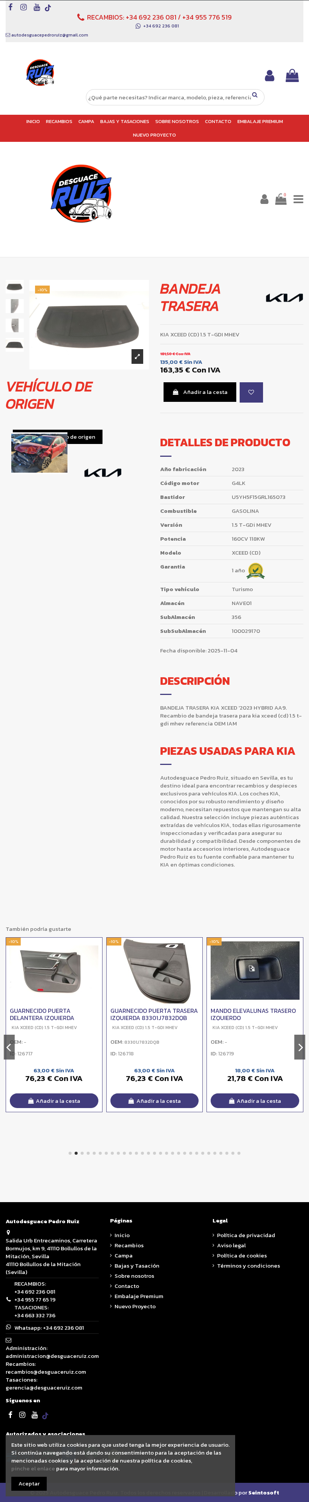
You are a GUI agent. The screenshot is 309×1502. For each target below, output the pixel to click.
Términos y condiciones (248, 1265)
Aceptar (29, 1483)
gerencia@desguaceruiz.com (44, 1387)
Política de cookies (242, 1255)
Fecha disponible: (183, 650)
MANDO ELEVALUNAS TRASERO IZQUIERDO (253, 1014)
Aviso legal (231, 1245)
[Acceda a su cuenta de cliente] (269, 75)
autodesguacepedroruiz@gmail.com (49, 35)
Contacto (127, 1286)
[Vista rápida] (96, 962)
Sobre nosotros (134, 1276)
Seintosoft (263, 1492)
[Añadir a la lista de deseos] (251, 392)
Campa (124, 1255)
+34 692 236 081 (151, 17)
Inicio (122, 1235)
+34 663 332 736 (34, 1315)
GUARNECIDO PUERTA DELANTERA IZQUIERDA (42, 1014)
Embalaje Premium (139, 1296)
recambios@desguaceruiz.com (46, 1371)
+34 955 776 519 (207, 17)
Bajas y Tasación (137, 1265)
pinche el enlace (33, 1468)
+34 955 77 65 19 (34, 1299)
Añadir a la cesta (205, 392)
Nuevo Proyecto (135, 1306)
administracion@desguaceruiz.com (52, 1355)
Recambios (129, 1245)
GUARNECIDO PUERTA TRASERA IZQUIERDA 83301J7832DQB (154, 1014)
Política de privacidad (246, 1235)
